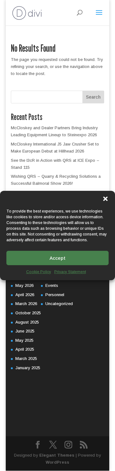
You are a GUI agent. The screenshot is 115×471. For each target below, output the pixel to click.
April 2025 (24, 349)
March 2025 (26, 358)
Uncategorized (59, 303)
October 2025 (28, 312)
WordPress (57, 462)
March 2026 (26, 303)
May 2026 (24, 285)
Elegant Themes (56, 455)
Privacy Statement (70, 272)
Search (93, 97)
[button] (105, 199)
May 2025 (24, 340)
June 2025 (24, 331)
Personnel (54, 294)
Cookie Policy (38, 272)
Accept (57, 257)
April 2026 (24, 294)
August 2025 (27, 322)
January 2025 (27, 367)
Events (51, 285)
